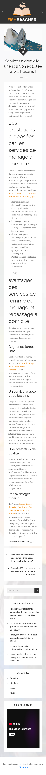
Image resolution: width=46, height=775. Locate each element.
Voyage (13, 693)
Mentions (23, 767)
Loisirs (12, 688)
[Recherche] (36, 590)
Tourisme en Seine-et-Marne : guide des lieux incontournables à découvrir (24, 626)
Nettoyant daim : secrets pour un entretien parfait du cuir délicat (23, 638)
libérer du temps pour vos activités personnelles (21, 366)
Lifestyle (23, 78)
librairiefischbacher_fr (22, 541)
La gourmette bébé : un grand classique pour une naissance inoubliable (23, 657)
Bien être (14, 678)
